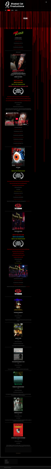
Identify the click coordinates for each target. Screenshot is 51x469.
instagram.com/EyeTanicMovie (18, 199)
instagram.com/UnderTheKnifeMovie (18, 137)
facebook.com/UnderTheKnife (18, 141)
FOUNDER (12, 10)
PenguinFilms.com (18, 145)
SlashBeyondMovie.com (18, 41)
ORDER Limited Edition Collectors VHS (18, 86)
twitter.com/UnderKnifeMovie (18, 133)
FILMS (9, 10)
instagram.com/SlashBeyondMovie (18, 49)
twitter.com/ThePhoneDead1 (18, 280)
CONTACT (16, 10)
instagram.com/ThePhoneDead (18, 284)
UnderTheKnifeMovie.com (18, 129)
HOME (5, 10)
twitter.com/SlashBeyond (18, 45)
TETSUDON (28, 201)
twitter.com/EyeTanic (18, 195)
